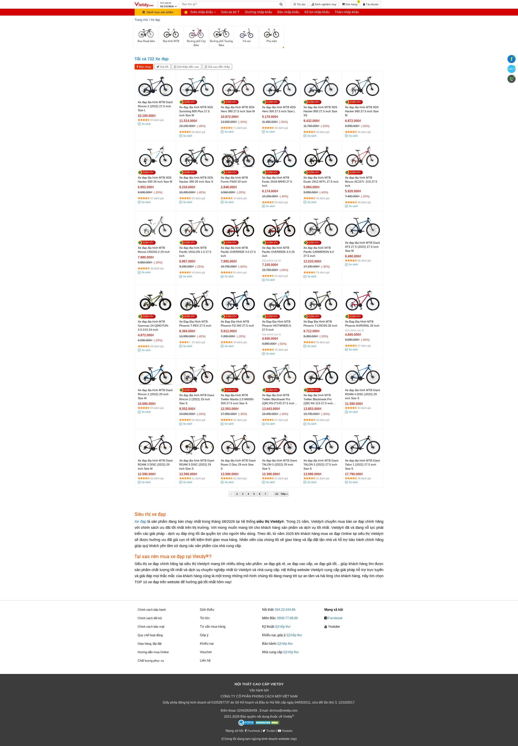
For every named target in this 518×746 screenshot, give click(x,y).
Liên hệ (205, 660)
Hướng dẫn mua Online (153, 652)
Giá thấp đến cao (187, 66)
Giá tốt (163, 66)
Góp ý (204, 635)
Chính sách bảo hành (152, 609)
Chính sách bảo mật (151, 626)
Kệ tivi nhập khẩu (317, 12)
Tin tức (301, 4)
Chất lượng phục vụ (151, 660)
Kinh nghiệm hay (325, 4)
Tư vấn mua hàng (212, 626)
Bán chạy (144, 66)
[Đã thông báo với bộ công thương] (246, 723)
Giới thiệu (207, 609)
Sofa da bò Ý (230, 12)
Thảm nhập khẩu (347, 12)
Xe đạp (140, 522)
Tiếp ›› (284, 494)
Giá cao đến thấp (218, 66)
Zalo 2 (511, 69)
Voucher (206, 652)
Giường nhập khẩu (258, 12)
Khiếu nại (207, 643)
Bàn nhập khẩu (288, 12)
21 (276, 494)
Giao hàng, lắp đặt (149, 643)
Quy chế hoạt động (150, 635)
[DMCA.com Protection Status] (267, 723)
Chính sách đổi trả (150, 618)
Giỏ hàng (352, 3)
